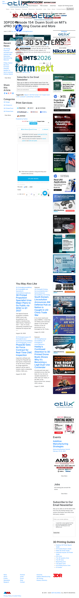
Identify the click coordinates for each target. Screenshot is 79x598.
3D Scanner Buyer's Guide (63, 549)
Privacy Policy (8, 596)
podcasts (37, 96)
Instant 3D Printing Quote (65, 5)
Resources (32, 9)
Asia (40, 291)
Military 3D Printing (44, 295)
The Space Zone (61, 563)
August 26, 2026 (21, 333)
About (53, 9)
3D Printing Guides (64, 541)
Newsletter (39, 9)
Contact (22, 582)
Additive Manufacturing (43, 576)
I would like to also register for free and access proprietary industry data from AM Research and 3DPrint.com (64, 525)
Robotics (41, 344)
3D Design (7, 102)
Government (24, 341)
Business (25, 287)
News (7, 9)
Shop (48, 9)
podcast (22, 96)
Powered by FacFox (22, 119)
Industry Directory (42, 580)
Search (71, 9)
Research (18, 9)
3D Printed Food (8, 108)
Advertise (53, 5)
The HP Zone (60, 560)
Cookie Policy (17, 596)
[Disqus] (33, 220)
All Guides (59, 567)
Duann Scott (46, 95)
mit (18, 96)
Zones (12, 9)
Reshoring (24, 293)
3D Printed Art (8, 105)
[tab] (21, 108)
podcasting (30, 96)
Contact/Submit (61, 9)
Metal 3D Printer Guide (62, 550)
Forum (22, 578)
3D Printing (19, 287)
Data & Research (33, 5)
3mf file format (34, 95)
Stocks (29, 293)
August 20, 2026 (21, 374)
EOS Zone (59, 556)
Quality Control (27, 342)
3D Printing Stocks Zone (63, 565)
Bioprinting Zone (61, 561)
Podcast (22, 574)
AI (40, 95)
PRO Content (44, 5)
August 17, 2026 (39, 386)
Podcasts (24, 9)
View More (8, 78)
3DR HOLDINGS (56, 593)
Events (6, 578)
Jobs (44, 9)
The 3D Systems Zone (62, 558)
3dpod (26, 95)
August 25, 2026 (39, 332)
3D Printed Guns (8, 111)
